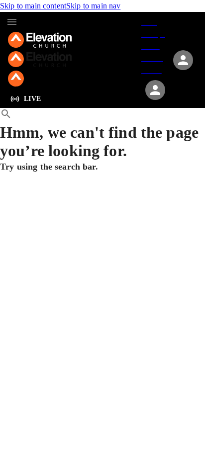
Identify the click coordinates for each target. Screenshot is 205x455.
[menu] (12, 22)
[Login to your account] (155, 90)
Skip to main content (33, 5)
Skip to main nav (93, 5)
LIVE (32, 98)
